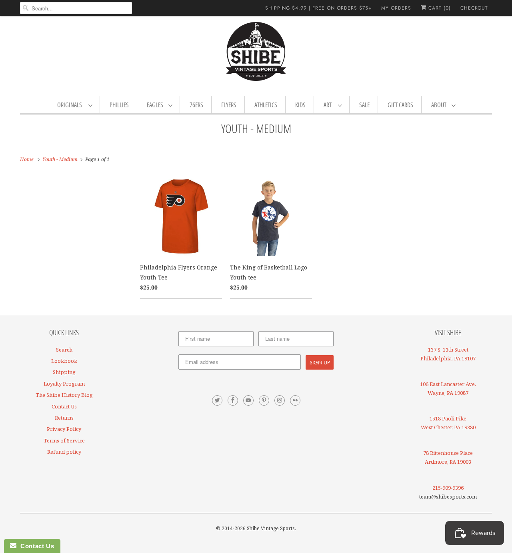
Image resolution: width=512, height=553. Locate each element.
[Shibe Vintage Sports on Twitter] (217, 400)
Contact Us (64, 406)
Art (329, 105)
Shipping (64, 372)
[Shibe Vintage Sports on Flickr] (295, 400)
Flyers (228, 105)
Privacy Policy (64, 428)
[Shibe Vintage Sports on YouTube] (248, 400)
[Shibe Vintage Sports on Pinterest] (264, 400)
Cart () (438, 8)
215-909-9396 (448, 487)
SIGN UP (320, 362)
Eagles (155, 105)
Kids (300, 105)
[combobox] (76, 8)
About (439, 105)
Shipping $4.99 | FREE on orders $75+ (318, 8)
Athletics (265, 105)
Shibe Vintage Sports (271, 528)
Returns (64, 417)
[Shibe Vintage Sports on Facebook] (233, 400)
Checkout (474, 8)
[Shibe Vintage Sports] (256, 54)
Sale (364, 105)
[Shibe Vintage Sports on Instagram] (279, 400)
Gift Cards (400, 105)
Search (64, 349)
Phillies (119, 105)
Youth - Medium (256, 128)
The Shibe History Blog (64, 394)
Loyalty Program (64, 383)
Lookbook (64, 360)
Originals (70, 105)
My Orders (396, 8)
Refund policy (64, 451)
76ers (196, 105)
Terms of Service (64, 440)
